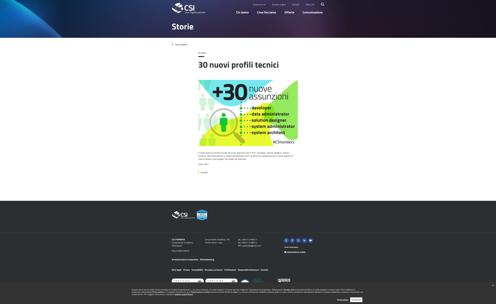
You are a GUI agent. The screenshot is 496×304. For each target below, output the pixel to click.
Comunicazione (313, 12)
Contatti (295, 4)
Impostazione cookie (296, 252)
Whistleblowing (207, 259)
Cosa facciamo (266, 12)
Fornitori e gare (279, 4)
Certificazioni (230, 269)
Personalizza (342, 300)
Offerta (289, 12)
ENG (308, 4)
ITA (313, 4)
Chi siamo (242, 12)
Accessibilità (197, 269)
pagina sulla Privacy (184, 294)
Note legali (176, 269)
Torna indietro (181, 44)
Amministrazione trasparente (185, 259)
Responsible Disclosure (248, 269)
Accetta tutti (356, 300)
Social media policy (291, 247)
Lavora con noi (259, 4)
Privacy (186, 269)
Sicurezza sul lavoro (213, 269)
